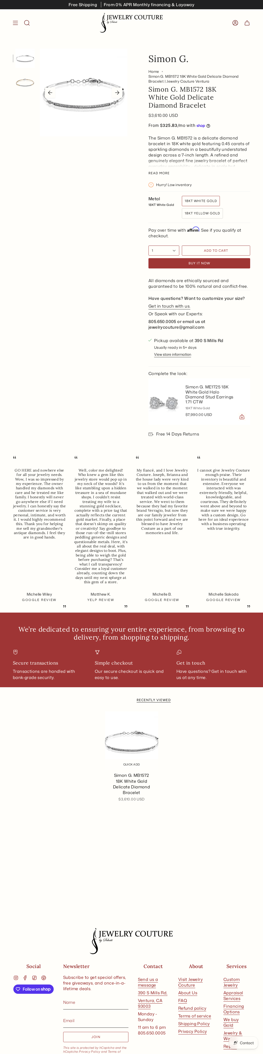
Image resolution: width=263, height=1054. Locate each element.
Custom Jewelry (231, 982)
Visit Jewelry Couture (190, 982)
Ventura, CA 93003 (150, 1003)
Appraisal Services (233, 995)
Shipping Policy (194, 1023)
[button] (27, 23)
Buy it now (199, 263)
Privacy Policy (89, 1051)
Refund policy (192, 1008)
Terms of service (194, 1016)
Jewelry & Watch (232, 1035)
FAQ (182, 1000)
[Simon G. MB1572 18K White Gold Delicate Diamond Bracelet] (131, 740)
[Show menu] (15, 23)
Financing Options (233, 1009)
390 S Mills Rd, (152, 993)
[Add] (242, 417)
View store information (172, 354)
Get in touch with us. (169, 306)
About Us (187, 993)
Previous (50, 93)
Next (117, 93)
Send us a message (148, 982)
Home (153, 71)
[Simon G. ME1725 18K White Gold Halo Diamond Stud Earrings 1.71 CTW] (163, 401)
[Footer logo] (131, 941)
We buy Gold (231, 1022)
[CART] (247, 23)
